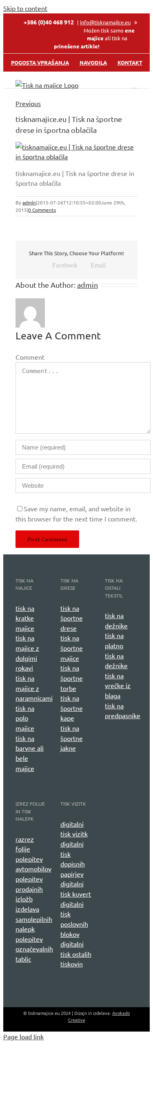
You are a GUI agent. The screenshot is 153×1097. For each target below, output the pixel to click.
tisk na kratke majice (25, 618)
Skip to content (25, 8)
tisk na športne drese (71, 618)
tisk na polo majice (25, 718)
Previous (28, 103)
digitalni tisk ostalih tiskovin (75, 954)
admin (29, 202)
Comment (30, 357)
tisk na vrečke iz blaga (118, 685)
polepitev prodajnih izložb (29, 889)
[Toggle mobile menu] (134, 84)
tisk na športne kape (71, 708)
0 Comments (42, 209)
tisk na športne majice (71, 648)
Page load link (23, 1036)
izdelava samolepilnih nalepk (34, 919)
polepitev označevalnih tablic (34, 949)
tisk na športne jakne (71, 738)
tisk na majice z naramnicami (34, 688)
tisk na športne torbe (71, 678)
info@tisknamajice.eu (105, 22)
